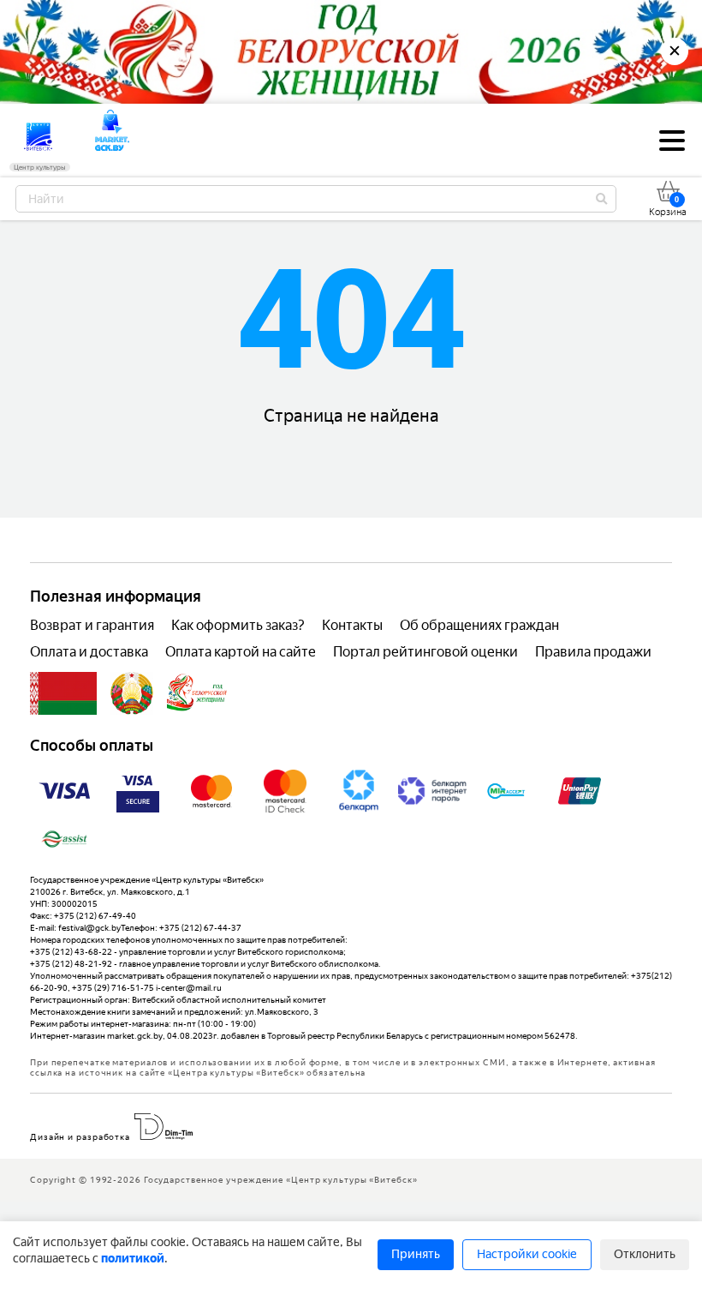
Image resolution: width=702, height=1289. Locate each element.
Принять (415, 1254)
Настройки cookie (527, 1254)
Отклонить (644, 1254)
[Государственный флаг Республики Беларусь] (63, 693)
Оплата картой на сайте (240, 651)
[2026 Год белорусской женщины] (197, 693)
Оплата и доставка (89, 651)
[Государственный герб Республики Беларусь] (131, 693)
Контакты (352, 625)
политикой (132, 1258)
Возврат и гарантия (92, 625)
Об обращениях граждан (479, 625)
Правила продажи (593, 651)
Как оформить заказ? (238, 625)
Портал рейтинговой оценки (425, 651)
